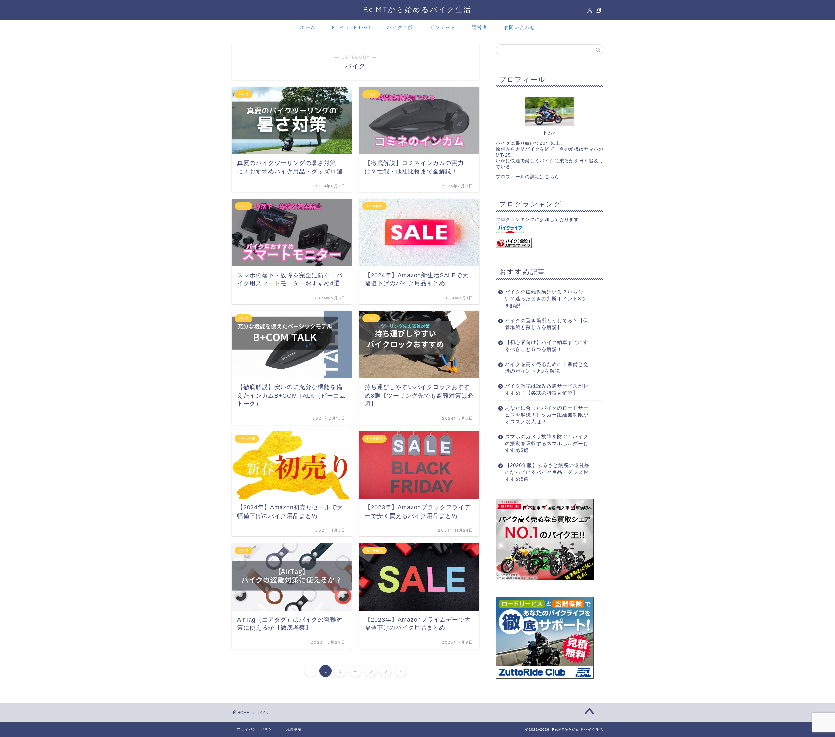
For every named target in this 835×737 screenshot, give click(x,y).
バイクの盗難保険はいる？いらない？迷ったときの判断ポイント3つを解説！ (545, 298)
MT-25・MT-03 (351, 27)
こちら (552, 176)
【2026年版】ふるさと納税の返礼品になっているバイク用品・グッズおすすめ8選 (547, 472)
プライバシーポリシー (256, 729)
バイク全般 (400, 27)
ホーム (308, 27)
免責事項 (294, 729)
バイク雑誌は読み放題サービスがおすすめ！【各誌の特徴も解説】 (546, 389)
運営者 (480, 27)
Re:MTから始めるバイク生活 (417, 9)
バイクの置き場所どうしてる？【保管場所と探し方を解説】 (546, 324)
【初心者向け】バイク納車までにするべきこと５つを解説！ (546, 345)
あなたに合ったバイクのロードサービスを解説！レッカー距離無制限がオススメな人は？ (546, 414)
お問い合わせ (519, 27)
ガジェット (443, 27)
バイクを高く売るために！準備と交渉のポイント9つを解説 (546, 367)
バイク (263, 712)
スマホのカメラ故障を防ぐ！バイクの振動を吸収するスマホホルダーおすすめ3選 (546, 443)
